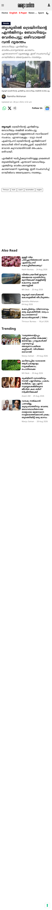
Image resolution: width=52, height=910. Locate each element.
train (13, 190)
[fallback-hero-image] (11, 261)
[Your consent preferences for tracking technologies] (47, 905)
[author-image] (4, 96)
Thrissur (6, 190)
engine (39, 190)
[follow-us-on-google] (47, 108)
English (13, 13)
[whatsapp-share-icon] (4, 110)
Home (5, 13)
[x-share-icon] (9, 110)
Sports (41, 13)
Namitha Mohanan (16, 96)
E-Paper (23, 13)
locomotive (30, 190)
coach (20, 190)
